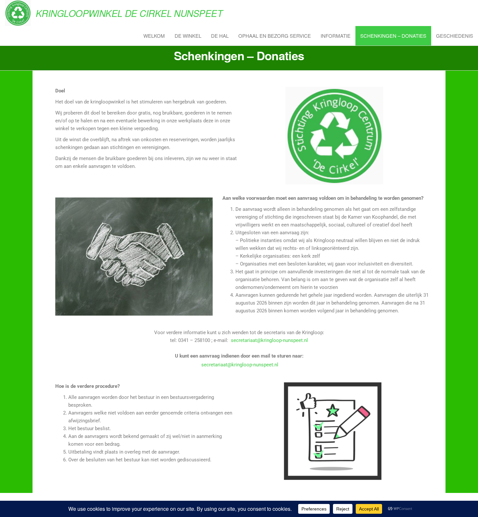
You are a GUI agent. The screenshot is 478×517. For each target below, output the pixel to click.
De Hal (220, 35)
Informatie (336, 35)
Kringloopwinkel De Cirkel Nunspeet (129, 13)
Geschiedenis (454, 35)
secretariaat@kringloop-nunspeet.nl (269, 340)
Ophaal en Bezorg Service (274, 35)
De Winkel (188, 35)
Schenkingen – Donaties (393, 35)
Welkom (154, 35)
